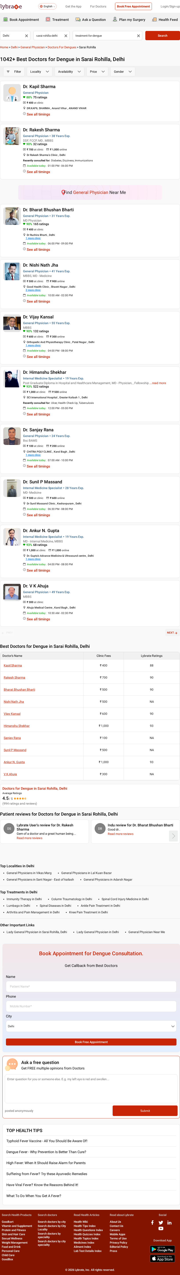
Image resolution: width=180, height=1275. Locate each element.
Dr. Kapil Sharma (39, 86)
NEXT (170, 632)
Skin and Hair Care (13, 1234)
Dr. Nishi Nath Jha (40, 265)
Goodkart (7, 1221)
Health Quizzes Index (87, 1234)
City (9, 1016)
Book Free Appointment (133, 6)
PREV (9, 632)
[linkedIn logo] (169, 1224)
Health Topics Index (86, 1238)
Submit (145, 1110)
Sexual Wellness (12, 1238)
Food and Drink (11, 1246)
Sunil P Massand (15, 750)
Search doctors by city (52, 1221)
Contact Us (116, 1226)
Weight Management (14, 1242)
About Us (115, 1221)
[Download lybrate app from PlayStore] (162, 1252)
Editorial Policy (119, 1246)
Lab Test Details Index (88, 1251)
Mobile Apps (117, 1234)
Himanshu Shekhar (17, 726)
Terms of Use (118, 1238)
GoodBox (7, 1259)
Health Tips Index (85, 1226)
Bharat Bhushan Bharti (19, 689)
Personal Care (11, 1251)
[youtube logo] (161, 1230)
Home (4, 47)
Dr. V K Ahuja (36, 586)
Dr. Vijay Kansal (38, 317)
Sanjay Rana (12, 738)
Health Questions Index (88, 1230)
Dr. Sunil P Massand (42, 481)
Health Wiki (81, 1221)
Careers (115, 1230)
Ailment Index (82, 1246)
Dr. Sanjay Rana (38, 429)
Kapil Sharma (13, 665)
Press (113, 1251)
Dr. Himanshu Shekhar (44, 372)
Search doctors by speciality (49, 1235)
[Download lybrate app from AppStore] (162, 1261)
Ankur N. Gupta (14, 762)
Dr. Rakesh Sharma (41, 129)
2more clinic (33, 290)
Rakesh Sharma (14, 677)
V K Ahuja (10, 774)
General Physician (32, 47)
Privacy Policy (118, 1242)
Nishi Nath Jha (14, 701)
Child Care (8, 1255)
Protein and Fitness (14, 1230)
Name (10, 977)
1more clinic (33, 238)
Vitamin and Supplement (17, 1226)
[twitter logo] (161, 1224)
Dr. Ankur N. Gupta (41, 530)
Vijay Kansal (12, 713)
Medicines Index (84, 1242)
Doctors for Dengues (62, 47)
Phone (11, 996)
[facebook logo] (152, 1224)
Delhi (14, 47)
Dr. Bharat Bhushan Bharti (48, 209)
